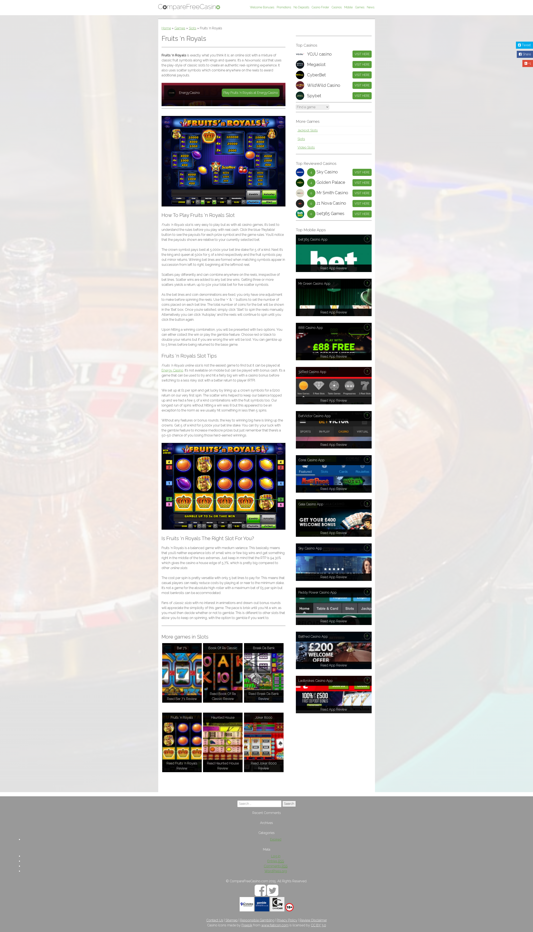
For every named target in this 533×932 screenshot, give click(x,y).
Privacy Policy (287, 920)
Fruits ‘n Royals (182, 718)
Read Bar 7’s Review (182, 699)
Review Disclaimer (313, 920)
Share (526, 54)
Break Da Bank (264, 648)
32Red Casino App (312, 372)
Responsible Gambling (257, 920)
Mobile (348, 7)
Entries (275, 861)
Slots (192, 28)
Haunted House (222, 718)
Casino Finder (320, 7)
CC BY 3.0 (318, 925)
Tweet (526, 45)
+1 (529, 63)
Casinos (337, 7)
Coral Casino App (311, 460)
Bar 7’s (182, 648)
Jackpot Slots (308, 130)
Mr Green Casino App (314, 284)
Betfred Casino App (313, 637)
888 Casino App (310, 328)
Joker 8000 (263, 718)
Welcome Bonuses (262, 7)
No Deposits (301, 7)
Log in (275, 856)
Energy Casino (172, 370)
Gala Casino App (310, 504)
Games (359, 7)
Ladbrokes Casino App (315, 681)
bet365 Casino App (313, 239)
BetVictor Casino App (314, 416)
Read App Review (333, 268)
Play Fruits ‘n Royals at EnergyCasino (250, 93)
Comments (276, 866)
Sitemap (231, 920)
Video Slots (306, 147)
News (370, 7)
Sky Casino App (310, 548)
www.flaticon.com (275, 925)
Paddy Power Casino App (317, 592)
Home (166, 28)
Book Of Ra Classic (222, 648)
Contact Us (214, 920)
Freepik (247, 925)
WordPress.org (275, 871)
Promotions (284, 7)
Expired (275, 839)
